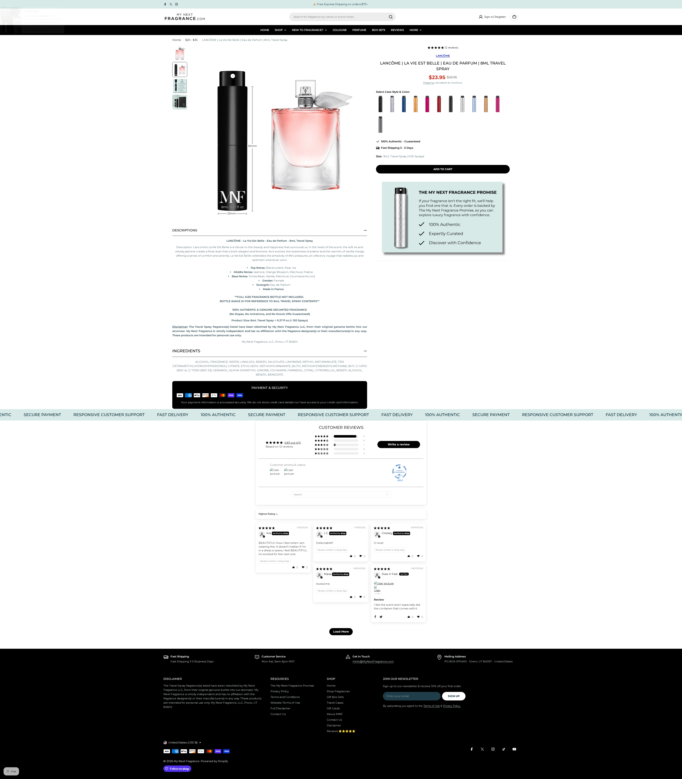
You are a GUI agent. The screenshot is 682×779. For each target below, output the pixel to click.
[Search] (391, 17)
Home (176, 40)
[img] (267, 528)
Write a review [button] (399, 444)
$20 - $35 (191, 40)
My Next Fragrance (186, 761)
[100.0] (399, 471)
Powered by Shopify (214, 761)
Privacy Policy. (452, 706)
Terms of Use (431, 706)
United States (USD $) (183, 742)
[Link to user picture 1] (398, 583)
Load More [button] (341, 631)
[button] (436, 47)
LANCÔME (443, 55)
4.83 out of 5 (292, 442)
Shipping (428, 82)
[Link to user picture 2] (378, 589)
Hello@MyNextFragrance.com (373, 661)
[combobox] (342, 17)
